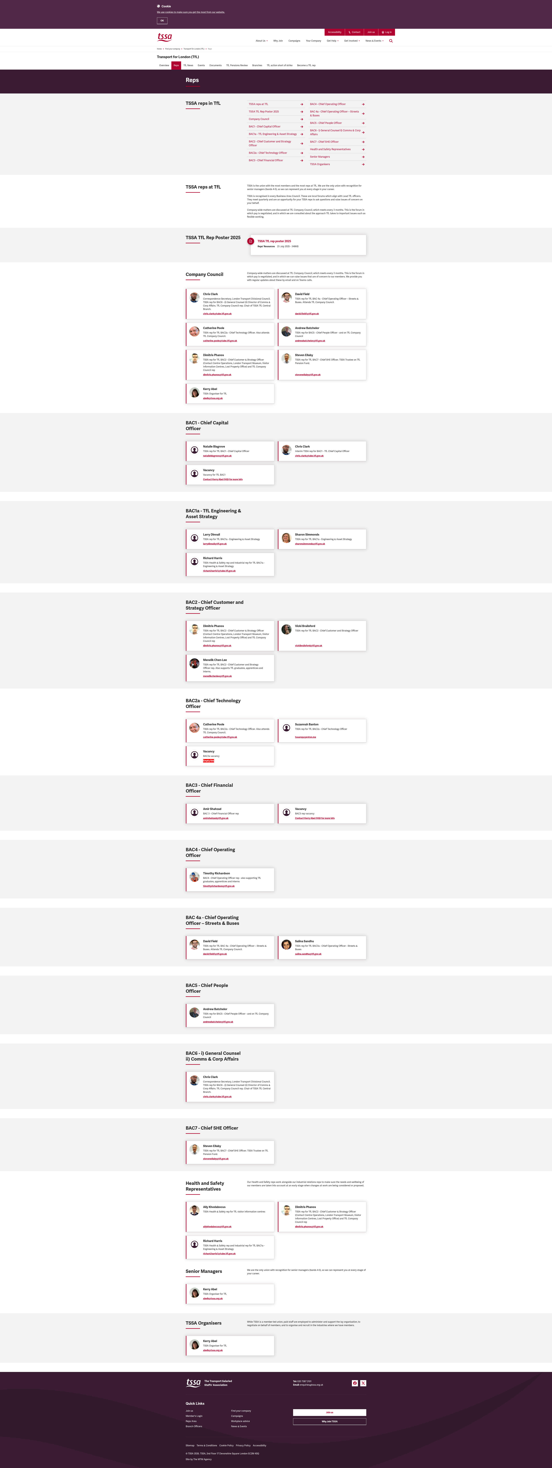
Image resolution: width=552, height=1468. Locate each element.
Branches (257, 65)
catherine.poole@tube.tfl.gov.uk (220, 340)
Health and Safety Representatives (330, 149)
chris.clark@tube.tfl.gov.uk (217, 313)
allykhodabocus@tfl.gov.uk (217, 1226)
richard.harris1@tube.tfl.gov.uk (219, 570)
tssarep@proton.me (305, 737)
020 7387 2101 (304, 1381)
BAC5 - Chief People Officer (326, 123)
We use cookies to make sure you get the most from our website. (191, 12)
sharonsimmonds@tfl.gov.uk (310, 543)
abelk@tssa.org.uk (213, 398)
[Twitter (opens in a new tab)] (363, 1383)
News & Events (239, 1426)
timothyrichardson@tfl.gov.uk (219, 886)
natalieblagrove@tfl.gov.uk (217, 455)
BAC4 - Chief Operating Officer (328, 104)
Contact (356, 32)
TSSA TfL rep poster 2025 (274, 241)
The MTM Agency (202, 1459)
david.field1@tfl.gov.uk (307, 313)
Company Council (259, 119)
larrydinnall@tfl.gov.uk (215, 543)
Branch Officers (194, 1426)
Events (201, 65)
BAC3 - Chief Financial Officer (266, 160)
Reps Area (191, 1421)
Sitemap (190, 1445)
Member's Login (194, 1416)
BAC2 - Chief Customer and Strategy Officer (270, 143)
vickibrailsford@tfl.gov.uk (308, 645)
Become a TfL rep (306, 65)
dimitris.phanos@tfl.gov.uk (217, 374)
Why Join (278, 40)
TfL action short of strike (280, 65)
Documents (215, 65)
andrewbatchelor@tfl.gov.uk (310, 340)
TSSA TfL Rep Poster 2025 (264, 111)
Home (159, 49)
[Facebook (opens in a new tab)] (355, 1383)
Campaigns (294, 40)
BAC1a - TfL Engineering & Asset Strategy (273, 134)
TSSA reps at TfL (258, 104)
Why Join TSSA (330, 1421)
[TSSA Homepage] (164, 37)
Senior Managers (320, 156)
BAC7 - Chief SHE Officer (324, 141)
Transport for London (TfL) (194, 49)
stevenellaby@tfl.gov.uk (308, 374)
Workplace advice (240, 1421)
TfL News (188, 65)
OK (162, 20)
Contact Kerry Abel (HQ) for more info (223, 479)
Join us (371, 32)
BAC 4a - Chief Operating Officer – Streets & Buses (334, 113)
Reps (210, 49)
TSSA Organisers (320, 164)
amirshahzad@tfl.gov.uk (215, 818)
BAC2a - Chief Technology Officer (268, 152)
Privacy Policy (243, 1445)
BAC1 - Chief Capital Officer (264, 126)
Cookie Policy (226, 1445)
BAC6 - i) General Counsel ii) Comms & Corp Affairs (335, 132)
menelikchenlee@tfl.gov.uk (217, 676)
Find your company (172, 49)
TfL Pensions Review (237, 65)
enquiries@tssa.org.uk (311, 1384)
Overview (164, 65)
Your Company (313, 40)
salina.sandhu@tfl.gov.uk (308, 954)
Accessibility (334, 32)
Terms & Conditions (207, 1445)
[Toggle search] (391, 41)
